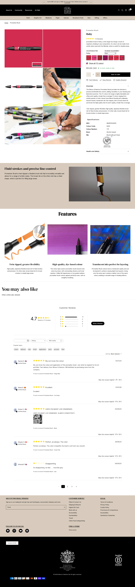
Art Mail (37, 10)
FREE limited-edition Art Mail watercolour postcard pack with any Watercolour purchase (67, 2)
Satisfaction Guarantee (107, 515)
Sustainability (73, 515)
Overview (89, 86)
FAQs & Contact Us (75, 502)
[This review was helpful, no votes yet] (116, 402)
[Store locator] (126, 10)
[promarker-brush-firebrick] (99, 57)
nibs (29, 349)
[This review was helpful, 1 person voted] (116, 380)
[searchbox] (20, 340)
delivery (23, 349)
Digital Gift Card (74, 507)
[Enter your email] (64, 507)
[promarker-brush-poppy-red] (110, 57)
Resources (28, 10)
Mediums (49, 18)
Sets (89, 18)
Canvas (66, 18)
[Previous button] (4, 249)
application (42, 349)
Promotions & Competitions (109, 510)
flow (63, 349)
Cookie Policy (104, 507)
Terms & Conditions (106, 502)
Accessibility (73, 513)
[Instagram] (14, 531)
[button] (100, 184)
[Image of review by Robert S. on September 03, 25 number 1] (37, 419)
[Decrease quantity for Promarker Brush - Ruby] (88, 74)
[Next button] (130, 249)
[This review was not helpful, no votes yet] (119, 380)
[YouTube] (20, 531)
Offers (105, 18)
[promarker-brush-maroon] (105, 57)
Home (6, 23)
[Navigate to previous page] (58, 486)
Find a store (72, 530)
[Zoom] (38, 33)
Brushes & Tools (78, 18)
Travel (71, 518)
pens (50, 349)
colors (16, 349)
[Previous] (44, 2)
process (56, 349)
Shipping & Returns (75, 505)
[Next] (91, 2)
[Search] (122, 10)
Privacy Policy (104, 505)
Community (18, 10)
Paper (58, 18)
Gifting (97, 18)
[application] (99, 184)
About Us (9, 10)
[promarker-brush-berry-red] (88, 57)
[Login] (119, 10)
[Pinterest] (27, 531)
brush (35, 349)
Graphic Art (37, 18)
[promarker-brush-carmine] (94, 57)
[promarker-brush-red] (116, 57)
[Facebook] (8, 531)
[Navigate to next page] (76, 486)
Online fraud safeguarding (77, 521)
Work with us (73, 510)
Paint (28, 18)
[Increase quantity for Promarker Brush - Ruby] (98, 74)
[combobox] (38, 340)
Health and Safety (92, 151)
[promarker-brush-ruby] (122, 57)
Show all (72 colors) (96, 63)
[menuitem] (9, 10)
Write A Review (98, 323)
